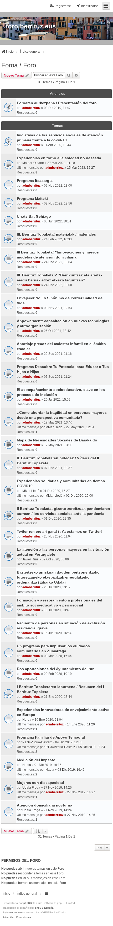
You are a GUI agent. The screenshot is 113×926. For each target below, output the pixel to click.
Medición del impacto (36, 760)
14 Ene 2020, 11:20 (81, 724)
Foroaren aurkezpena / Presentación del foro (57, 103)
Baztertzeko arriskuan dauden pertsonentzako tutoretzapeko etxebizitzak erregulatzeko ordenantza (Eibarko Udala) (58, 577)
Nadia (26, 765)
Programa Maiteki (32, 198)
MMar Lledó (54, 427)
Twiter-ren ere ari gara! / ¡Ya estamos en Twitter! (59, 531)
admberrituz (31, 108)
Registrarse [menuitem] (62, 6)
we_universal (17, 912)
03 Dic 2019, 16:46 (71, 769)
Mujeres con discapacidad (40, 782)
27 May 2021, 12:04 (80, 427)
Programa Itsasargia (35, 180)
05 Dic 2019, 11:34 (91, 747)
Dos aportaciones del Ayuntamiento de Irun (56, 669)
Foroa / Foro (18, 65)
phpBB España (44, 907)
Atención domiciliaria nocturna (44, 805)
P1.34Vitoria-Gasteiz (37, 742)
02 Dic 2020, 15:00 (79, 495)
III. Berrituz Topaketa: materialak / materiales (56, 234)
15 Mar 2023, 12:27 (81, 168)
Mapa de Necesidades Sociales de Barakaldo (57, 440)
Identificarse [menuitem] (90, 6)
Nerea (26, 719)
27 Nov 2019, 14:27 (81, 792)
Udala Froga (31, 787)
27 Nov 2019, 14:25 (81, 815)
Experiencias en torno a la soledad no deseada (59, 158)
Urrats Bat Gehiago (34, 216)
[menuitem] (9, 917)
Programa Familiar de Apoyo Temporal (51, 737)
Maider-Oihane (33, 163)
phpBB (27, 903)
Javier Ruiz (30, 559)
